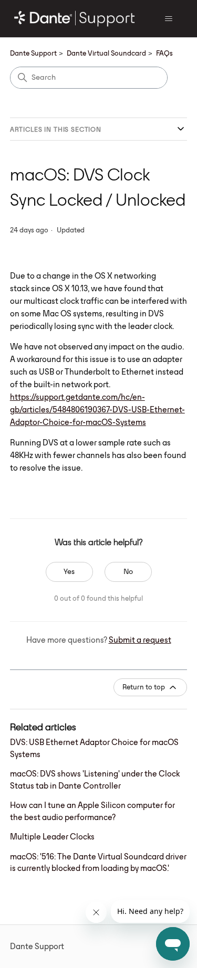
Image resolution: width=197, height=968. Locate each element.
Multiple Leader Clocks (52, 837)
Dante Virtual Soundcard (106, 53)
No (128, 571)
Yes (69, 571)
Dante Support (33, 53)
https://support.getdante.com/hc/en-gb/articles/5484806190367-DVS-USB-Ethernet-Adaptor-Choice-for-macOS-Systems (97, 409)
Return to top (143, 687)
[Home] (75, 18)
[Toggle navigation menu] (168, 18)
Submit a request (140, 640)
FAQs (164, 53)
